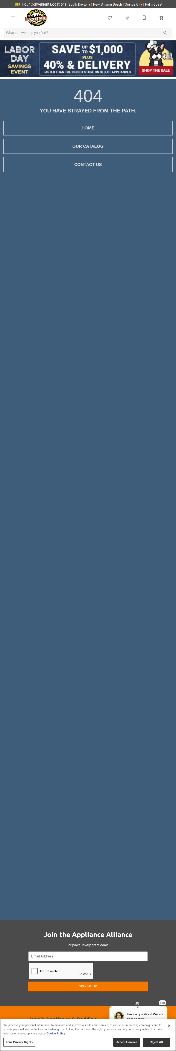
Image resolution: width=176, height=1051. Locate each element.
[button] (13, 18)
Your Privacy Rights (19, 1042)
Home (88, 128)
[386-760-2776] (144, 18)
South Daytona (79, 4)
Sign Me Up (88, 986)
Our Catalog (88, 146)
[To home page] (36, 17)
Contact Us (88, 164)
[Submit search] (165, 33)
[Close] (169, 1025)
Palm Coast (153, 4)
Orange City (134, 4)
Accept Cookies (126, 1042)
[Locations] (127, 18)
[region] (88, 1035)
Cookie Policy (56, 1033)
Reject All (156, 1042)
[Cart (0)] (161, 18)
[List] (110, 18)
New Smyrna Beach (108, 4)
